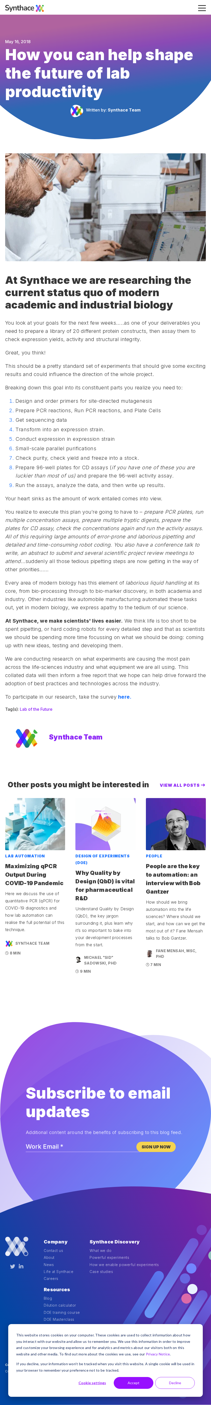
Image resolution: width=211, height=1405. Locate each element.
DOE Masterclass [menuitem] (59, 1319)
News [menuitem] (49, 1264)
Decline (175, 1383)
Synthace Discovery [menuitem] (115, 1241)
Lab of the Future (36, 709)
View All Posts (180, 785)
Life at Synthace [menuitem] (58, 1271)
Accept (133, 1383)
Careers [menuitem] (51, 1278)
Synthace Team (124, 110)
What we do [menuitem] (100, 1250)
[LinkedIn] (21, 1266)
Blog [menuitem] (48, 1298)
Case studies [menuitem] (101, 1271)
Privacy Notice (158, 1354)
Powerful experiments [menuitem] (109, 1257)
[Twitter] (12, 1266)
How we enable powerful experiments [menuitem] (124, 1264)
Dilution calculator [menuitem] (60, 1305)
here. (124, 697)
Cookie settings (92, 1383)
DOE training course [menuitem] (62, 1312)
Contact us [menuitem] (53, 1250)
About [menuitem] (49, 1257)
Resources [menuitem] (57, 1289)
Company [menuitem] (55, 1241)
